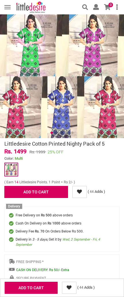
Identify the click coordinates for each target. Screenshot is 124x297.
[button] (51, 133)
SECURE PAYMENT (31, 278)
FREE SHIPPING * (30, 261)
